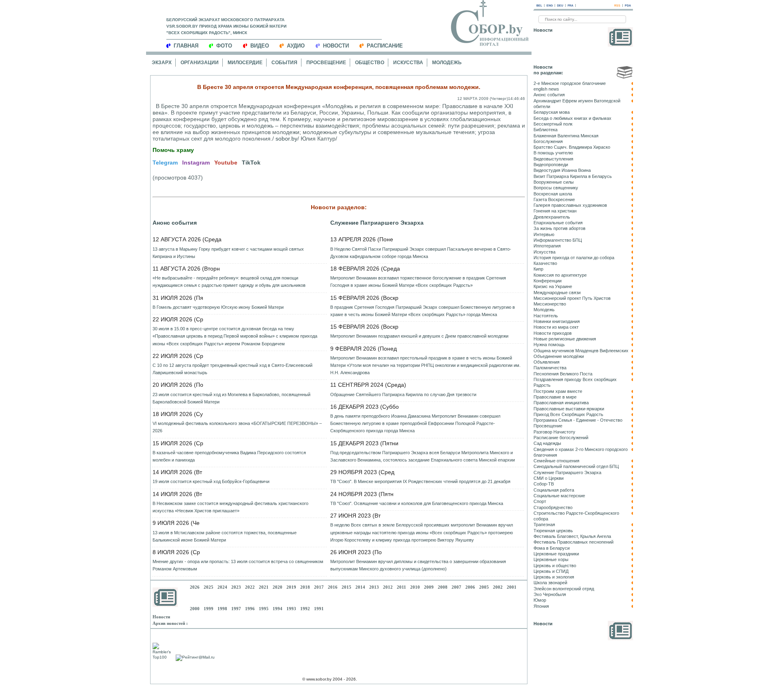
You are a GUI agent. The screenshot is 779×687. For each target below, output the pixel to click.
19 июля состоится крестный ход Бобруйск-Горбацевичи (211, 481)
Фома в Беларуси (552, 548)
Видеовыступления (553, 158)
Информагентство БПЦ (558, 240)
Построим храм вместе (558, 391)
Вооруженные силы (554, 182)
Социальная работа (554, 490)
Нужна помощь (549, 344)
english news (546, 89)
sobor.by (286, 138)
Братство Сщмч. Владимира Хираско (572, 147)
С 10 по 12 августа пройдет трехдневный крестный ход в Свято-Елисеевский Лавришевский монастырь (232, 369)
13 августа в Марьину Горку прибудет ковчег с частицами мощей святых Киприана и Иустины (228, 253)
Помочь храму (173, 150)
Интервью (544, 234)
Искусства (408, 62)
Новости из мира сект (556, 327)
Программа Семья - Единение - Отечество (578, 420)
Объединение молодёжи (559, 356)
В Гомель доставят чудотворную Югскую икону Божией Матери (218, 307)
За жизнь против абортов (559, 228)
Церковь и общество (555, 565)
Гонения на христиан (555, 210)
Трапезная (544, 524)
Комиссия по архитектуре (560, 275)
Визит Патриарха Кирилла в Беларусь (573, 176)
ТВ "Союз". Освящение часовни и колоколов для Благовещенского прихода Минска (416, 503)
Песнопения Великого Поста (563, 373)
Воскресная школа (553, 193)
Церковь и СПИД (551, 571)
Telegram (165, 162)
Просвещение (326, 62)
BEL (539, 5)
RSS (617, 5)
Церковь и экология (554, 576)
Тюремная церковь (553, 530)
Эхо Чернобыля (550, 594)
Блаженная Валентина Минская (566, 135)
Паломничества (550, 367)
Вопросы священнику (556, 187)
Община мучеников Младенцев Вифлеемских (581, 350)
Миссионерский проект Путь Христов (572, 298)
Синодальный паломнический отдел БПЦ (576, 466)
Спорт (540, 501)
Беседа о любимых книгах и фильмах (572, 118)
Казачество (545, 263)
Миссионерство (550, 303)
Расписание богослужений (561, 437)
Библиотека (545, 129)
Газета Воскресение (554, 199)
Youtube (225, 162)
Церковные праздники (556, 553)
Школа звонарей (550, 582)
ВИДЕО (259, 46)
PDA (628, 5)
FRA (570, 5)
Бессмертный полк (553, 123)
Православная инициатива (561, 402)
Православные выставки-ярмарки (569, 408)
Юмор (540, 600)
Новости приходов (553, 333)
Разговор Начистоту (554, 431)
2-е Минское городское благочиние (570, 83)
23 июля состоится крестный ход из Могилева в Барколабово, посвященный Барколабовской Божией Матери (231, 398)
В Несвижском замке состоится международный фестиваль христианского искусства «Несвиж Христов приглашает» (230, 507)
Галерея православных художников (570, 205)
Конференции (548, 280)
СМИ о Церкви (549, 478)
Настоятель (546, 315)
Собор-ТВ (544, 483)
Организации (200, 62)
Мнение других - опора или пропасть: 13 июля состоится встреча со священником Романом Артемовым (238, 565)
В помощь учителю (553, 152)
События (284, 62)
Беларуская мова (552, 112)
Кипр (538, 269)
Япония (541, 606)
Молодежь (447, 62)
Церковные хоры (551, 559)
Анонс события (175, 222)
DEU (560, 5)
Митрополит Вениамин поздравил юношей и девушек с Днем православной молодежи (419, 336)
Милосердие (245, 62)
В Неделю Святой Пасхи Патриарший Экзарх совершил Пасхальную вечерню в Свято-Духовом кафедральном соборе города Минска (420, 253)
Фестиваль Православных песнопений (573, 542)
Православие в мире (555, 396)
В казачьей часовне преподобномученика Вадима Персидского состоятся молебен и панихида (229, 456)
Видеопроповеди (551, 164)
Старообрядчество (553, 507)
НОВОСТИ (336, 46)
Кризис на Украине (553, 286)
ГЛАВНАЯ (186, 46)
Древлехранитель (552, 217)
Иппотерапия (547, 245)
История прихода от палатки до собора (574, 257)
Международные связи (557, 292)
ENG (550, 5)
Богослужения (548, 141)
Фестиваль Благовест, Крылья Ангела (572, 536)
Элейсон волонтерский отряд (564, 588)
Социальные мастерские (559, 495)
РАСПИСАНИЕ (385, 46)
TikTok (251, 162)
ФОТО (224, 46)
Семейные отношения (556, 460)
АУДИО (296, 46)
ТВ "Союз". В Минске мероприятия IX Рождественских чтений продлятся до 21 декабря (420, 481)
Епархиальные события (558, 222)
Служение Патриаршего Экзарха (377, 222)
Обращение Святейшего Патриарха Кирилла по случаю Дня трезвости (403, 394)
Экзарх (162, 62)
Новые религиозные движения (565, 338)
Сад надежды (547, 443)
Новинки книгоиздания (557, 321)
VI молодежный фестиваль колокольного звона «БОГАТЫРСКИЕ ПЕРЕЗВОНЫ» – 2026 (237, 427)
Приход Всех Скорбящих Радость (568, 414)
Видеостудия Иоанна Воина (562, 170)
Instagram (196, 162)
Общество (369, 62)
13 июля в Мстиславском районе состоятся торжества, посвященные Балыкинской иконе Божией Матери (225, 536)
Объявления (547, 362)
